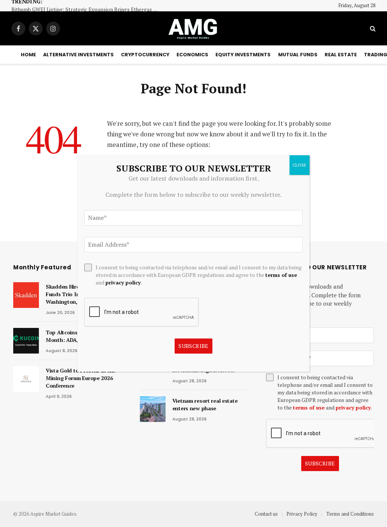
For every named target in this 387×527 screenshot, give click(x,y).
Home (28, 54)
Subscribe (320, 463)
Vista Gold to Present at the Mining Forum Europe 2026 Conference (81, 378)
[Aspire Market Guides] (193, 28)
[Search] (372, 28)
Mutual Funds (297, 54)
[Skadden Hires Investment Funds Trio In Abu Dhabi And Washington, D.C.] (26, 295)
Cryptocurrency (145, 54)
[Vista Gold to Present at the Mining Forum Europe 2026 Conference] (26, 379)
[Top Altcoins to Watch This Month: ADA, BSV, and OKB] (26, 341)
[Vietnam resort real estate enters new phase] (153, 409)
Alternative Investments (78, 54)
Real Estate (341, 54)
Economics (192, 54)
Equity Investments (243, 54)
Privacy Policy (301, 513)
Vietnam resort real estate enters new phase (205, 404)
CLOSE (300, 165)
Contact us (266, 513)
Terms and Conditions (350, 513)
